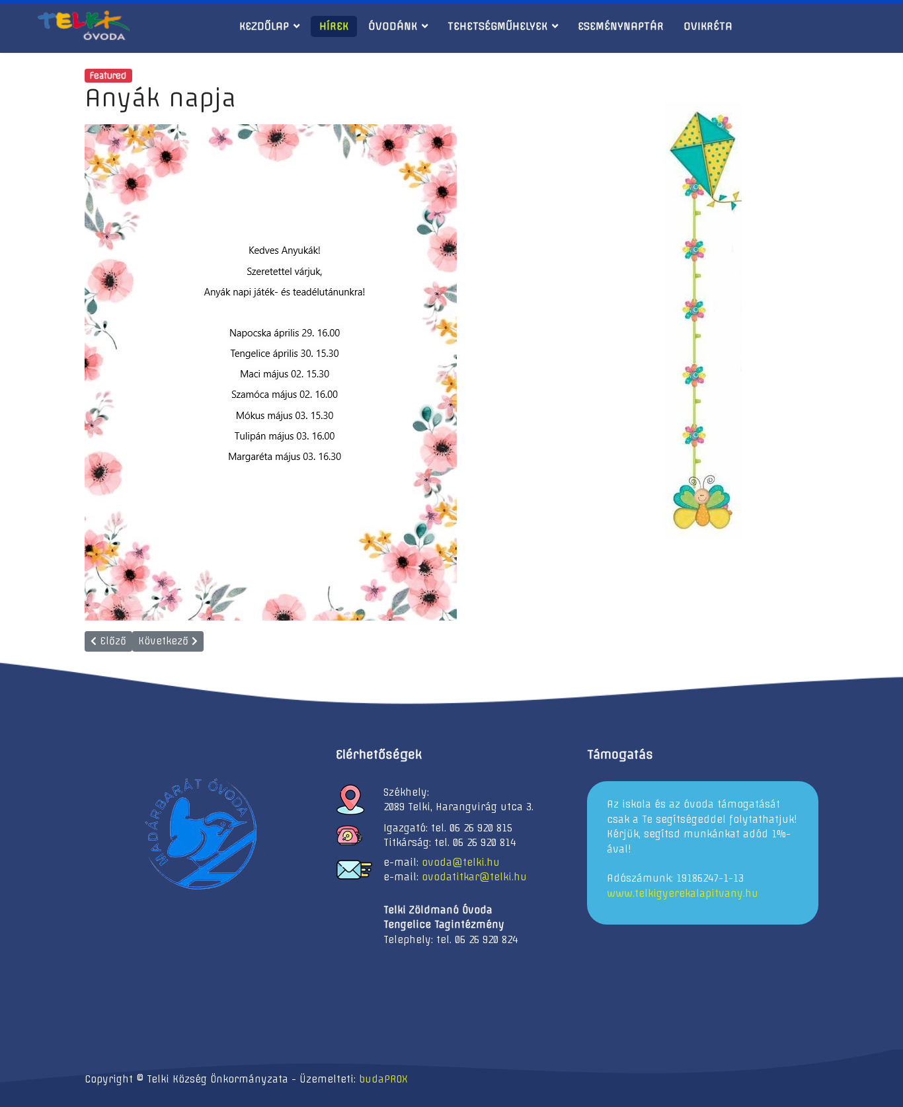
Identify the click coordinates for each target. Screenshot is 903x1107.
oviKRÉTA (708, 26)
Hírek (333, 26)
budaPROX (383, 1079)
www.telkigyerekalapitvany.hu (682, 893)
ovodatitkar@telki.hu (474, 877)
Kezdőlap (264, 26)
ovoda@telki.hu (461, 862)
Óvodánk (392, 26)
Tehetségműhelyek (497, 26)
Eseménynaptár (621, 26)
